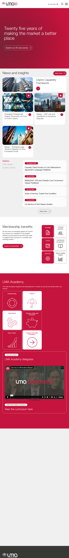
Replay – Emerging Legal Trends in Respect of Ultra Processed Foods (15, 149)
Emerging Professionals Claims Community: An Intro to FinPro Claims (16, 116)
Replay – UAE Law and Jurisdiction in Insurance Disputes (46, 116)
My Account (52, 4)
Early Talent (12, 333)
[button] (66, 4)
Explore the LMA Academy (32, 333)
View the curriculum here (19, 409)
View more (58, 73)
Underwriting (12, 294)
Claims (32, 294)
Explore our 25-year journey (17, 48)
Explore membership (11, 246)
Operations (12, 313)
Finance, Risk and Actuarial (32, 314)
